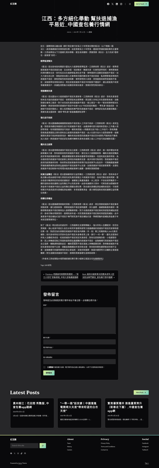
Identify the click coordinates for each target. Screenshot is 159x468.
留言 (45, 305)
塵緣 (90, 32)
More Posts (139, 392)
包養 (62, 165)
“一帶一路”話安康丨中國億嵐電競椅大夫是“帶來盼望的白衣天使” (79, 407)
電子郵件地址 (48, 347)
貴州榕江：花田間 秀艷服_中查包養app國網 (31, 405)
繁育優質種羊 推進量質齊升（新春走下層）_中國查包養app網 (125, 407)
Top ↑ (147, 463)
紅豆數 (13, 3)
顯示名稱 (46, 338)
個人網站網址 (47, 357)
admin (69, 32)
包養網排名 (98, 258)
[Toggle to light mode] (130, 4)
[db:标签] (48, 265)
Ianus (20, 463)
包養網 (75, 240)
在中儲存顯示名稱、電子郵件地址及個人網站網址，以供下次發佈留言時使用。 (76, 367)
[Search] (43, 445)
